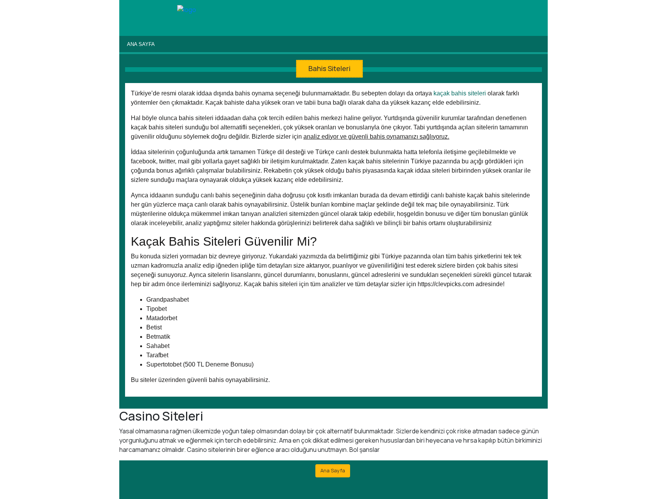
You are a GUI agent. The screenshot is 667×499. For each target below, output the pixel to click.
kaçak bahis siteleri (459, 93)
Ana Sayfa (141, 44)
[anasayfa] (186, 10)
